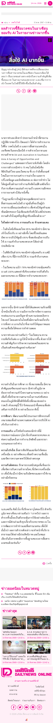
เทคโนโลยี (15, 22)
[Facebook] (24, 553)
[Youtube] (26, 707)
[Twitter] (29, 553)
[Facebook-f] (13, 707)
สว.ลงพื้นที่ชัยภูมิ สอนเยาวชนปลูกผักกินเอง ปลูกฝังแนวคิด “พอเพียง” (38, 659)
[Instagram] (39, 707)
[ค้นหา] (50, 3)
